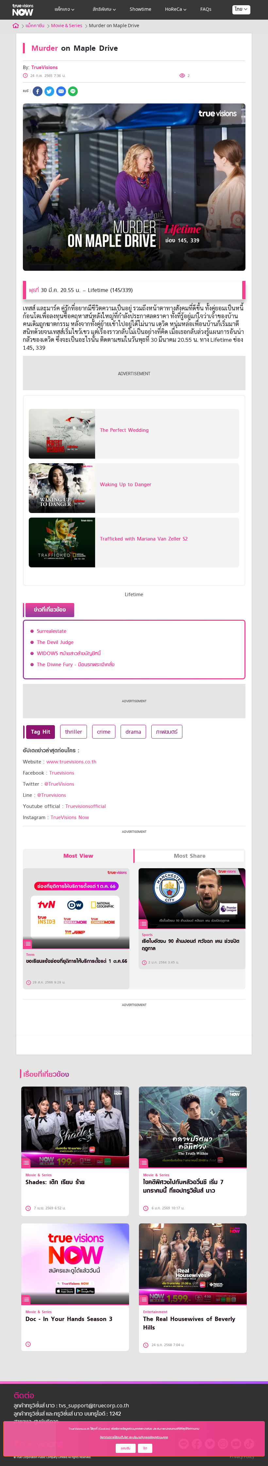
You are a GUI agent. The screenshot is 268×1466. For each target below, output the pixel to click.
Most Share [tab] (190, 856)
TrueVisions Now (70, 817)
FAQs (205, 9)
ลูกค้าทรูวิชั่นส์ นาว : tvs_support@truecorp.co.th (71, 1406)
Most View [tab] (78, 856)
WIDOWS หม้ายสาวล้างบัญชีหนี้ (69, 653)
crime (103, 731)
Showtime (140, 9)
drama (133, 731)
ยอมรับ (125, 1448)
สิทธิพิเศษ (102, 9)
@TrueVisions (59, 784)
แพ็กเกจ (62, 9)
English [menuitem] (237, 33)
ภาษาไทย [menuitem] (235, 23)
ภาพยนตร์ (166, 731)
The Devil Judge (55, 642)
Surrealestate (51, 631)
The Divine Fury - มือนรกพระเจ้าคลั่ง (75, 665)
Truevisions (61, 773)
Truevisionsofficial (85, 806)
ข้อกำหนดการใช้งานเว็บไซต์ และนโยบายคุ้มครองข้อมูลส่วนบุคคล (134, 1437)
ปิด (145, 1448)
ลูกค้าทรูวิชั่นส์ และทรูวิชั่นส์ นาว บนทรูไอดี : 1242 (67, 1414)
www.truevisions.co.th (71, 762)
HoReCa (173, 9)
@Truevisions (51, 795)
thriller (73, 731)
